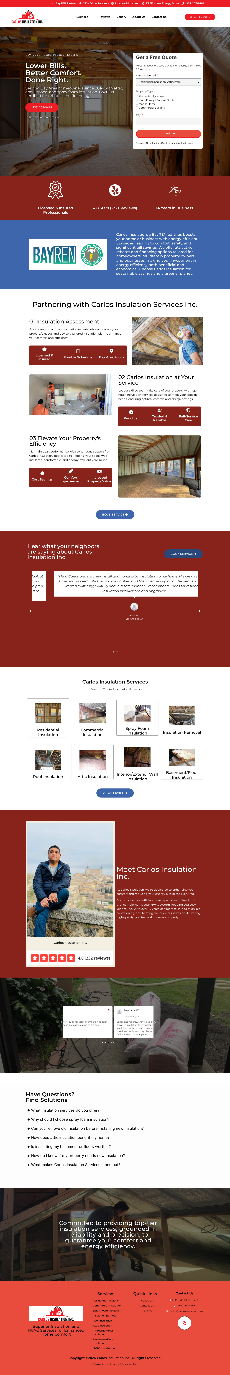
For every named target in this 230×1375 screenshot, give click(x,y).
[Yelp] (184, 1323)
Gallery (121, 16)
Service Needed (146, 75)
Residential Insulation (48, 732)
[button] (30, 611)
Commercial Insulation (93, 732)
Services (82, 16)
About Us (138, 16)
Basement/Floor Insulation (182, 775)
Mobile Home (147, 103)
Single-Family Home (151, 96)
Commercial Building (152, 107)
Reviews (104, 16)
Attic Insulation (93, 776)
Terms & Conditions (105, 1364)
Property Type (145, 91)
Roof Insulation (48, 776)
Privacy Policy (128, 1364)
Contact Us (158, 16)
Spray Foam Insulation (137, 730)
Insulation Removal (182, 732)
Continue (169, 133)
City (138, 115)
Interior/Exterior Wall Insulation (137, 776)
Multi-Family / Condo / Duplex (157, 100)
